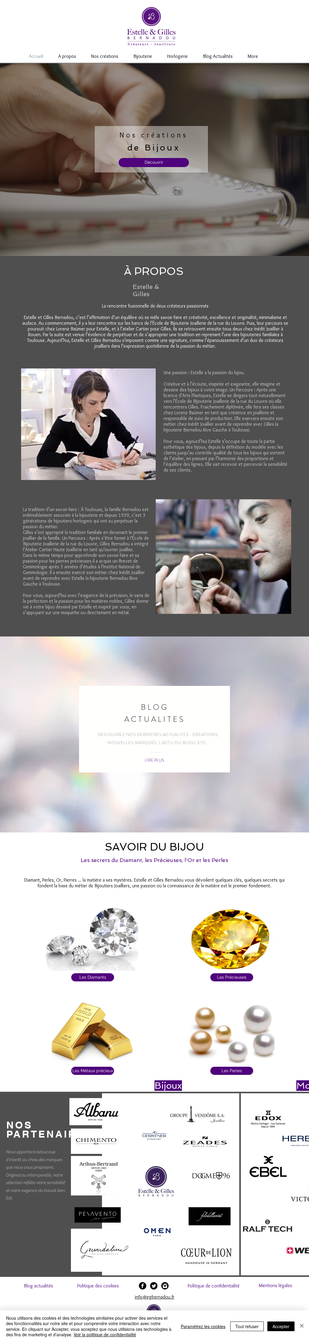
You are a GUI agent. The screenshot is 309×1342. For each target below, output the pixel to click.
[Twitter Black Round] (154, 1286)
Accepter (280, 1326)
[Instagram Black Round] (165, 1286)
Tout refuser (247, 1326)
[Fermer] (301, 1326)
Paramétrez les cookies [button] (203, 1326)
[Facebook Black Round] (142, 1286)
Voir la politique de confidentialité (105, 1334)
